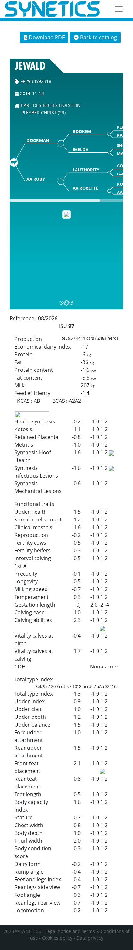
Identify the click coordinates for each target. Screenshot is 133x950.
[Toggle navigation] (119, 9)
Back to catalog (98, 37)
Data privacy (90, 938)
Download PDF (46, 37)
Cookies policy (57, 938)
